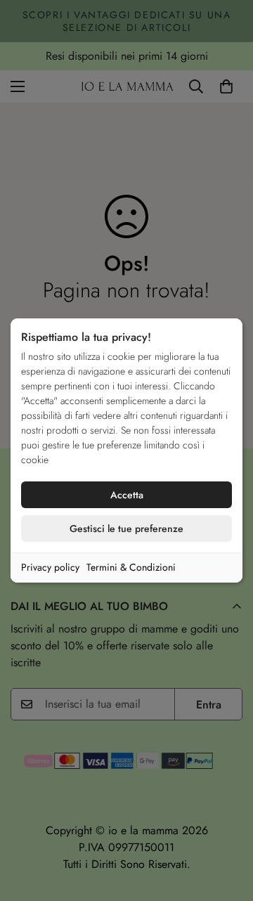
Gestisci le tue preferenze (126, 528)
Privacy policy (50, 567)
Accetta (126, 495)
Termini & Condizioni (131, 567)
